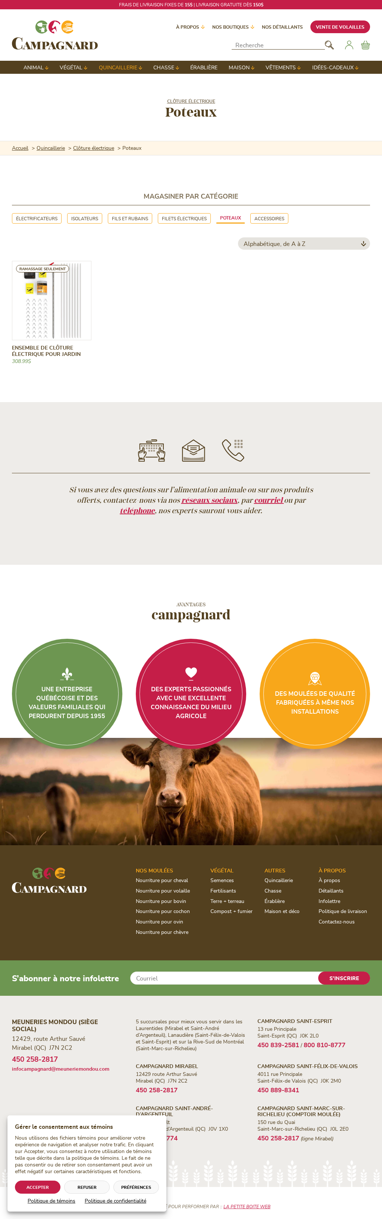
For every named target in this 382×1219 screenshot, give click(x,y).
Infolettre (329, 901)
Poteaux (230, 217)
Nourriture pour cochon (163, 911)
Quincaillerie (118, 67)
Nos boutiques (230, 26)
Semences (222, 880)
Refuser (87, 1187)
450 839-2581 (278, 1044)
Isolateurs (84, 218)
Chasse (163, 67)
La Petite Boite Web (246, 1206)
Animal (34, 67)
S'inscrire (344, 978)
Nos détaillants (282, 26)
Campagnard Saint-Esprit (294, 1021)
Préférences (136, 1187)
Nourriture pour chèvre (162, 932)
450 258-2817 (35, 1059)
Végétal (71, 67)
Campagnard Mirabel (167, 1066)
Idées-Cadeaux (333, 67)
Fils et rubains (130, 218)
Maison (239, 67)
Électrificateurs (36, 218)
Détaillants (331, 890)
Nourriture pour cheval (162, 880)
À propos (187, 26)
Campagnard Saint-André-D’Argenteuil (174, 1111)
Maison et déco (282, 911)
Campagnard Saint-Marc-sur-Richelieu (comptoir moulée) (301, 1111)
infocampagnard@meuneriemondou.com (60, 1068)
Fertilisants (223, 890)
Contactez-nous (337, 921)
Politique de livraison (343, 911)
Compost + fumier (231, 911)
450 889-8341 (278, 1089)
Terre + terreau (227, 901)
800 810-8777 (324, 1044)
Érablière (203, 67)
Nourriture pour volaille (163, 890)
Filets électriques (184, 218)
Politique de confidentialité (115, 1200)
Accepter (37, 1187)
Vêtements (281, 67)
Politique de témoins (51, 1200)
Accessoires (269, 218)
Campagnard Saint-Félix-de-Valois (307, 1066)
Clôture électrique (191, 101)
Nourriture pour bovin (161, 901)
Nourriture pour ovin (159, 921)
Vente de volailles (340, 26)
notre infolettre (234, 4)
